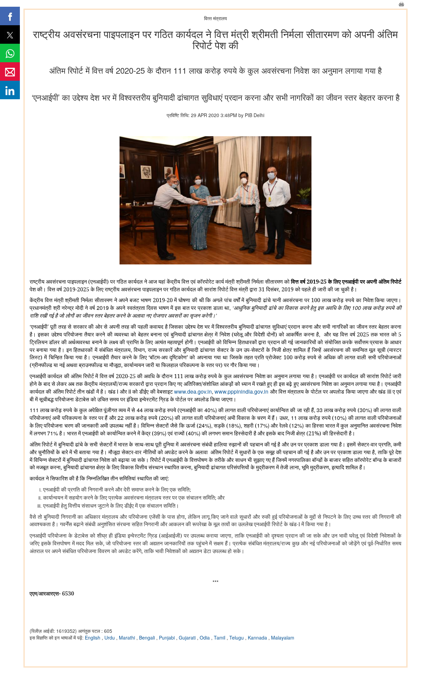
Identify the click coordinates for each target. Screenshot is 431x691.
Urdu (110, 637)
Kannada (258, 637)
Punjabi (167, 637)
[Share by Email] (10, 71)
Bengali (147, 637)
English (93, 637)
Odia (205, 637)
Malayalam (282, 637)
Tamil (220, 637)
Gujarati (188, 637)
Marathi (127, 637)
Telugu (237, 637)
